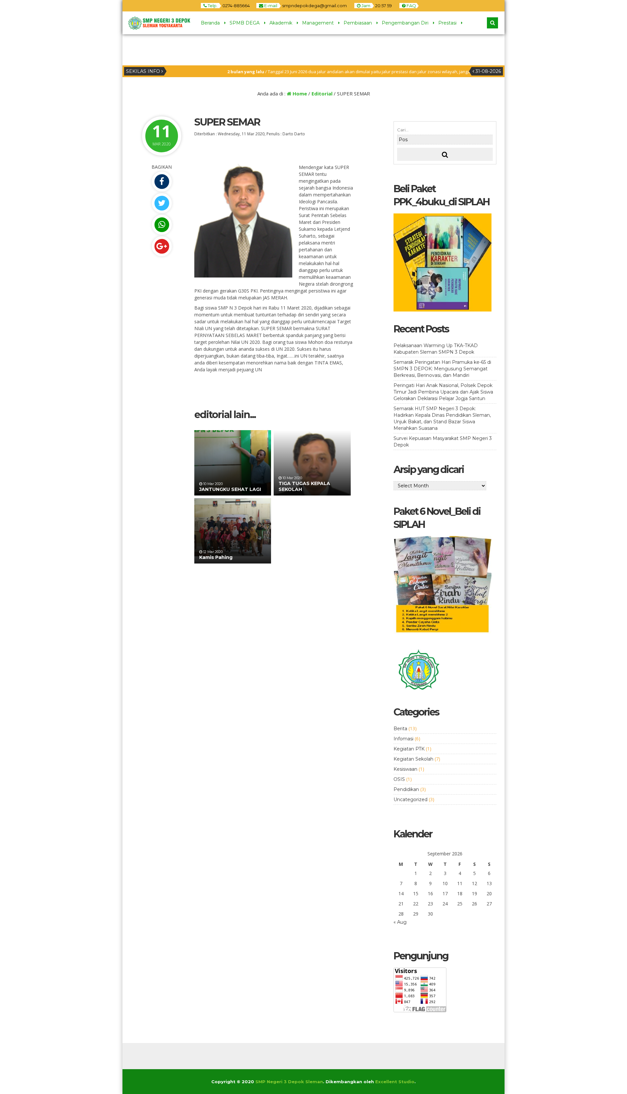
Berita (400, 729)
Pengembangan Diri (405, 23)
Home (299, 93)
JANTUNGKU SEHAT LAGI (230, 489)
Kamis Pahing (216, 557)
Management (318, 23)
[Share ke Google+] (161, 246)
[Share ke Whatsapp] (161, 225)
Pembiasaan (358, 23)
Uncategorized (410, 799)
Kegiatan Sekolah (413, 759)
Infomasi (403, 739)
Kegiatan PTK (409, 749)
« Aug (400, 922)
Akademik (280, 23)
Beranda (210, 23)
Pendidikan (406, 789)
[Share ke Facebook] (161, 182)
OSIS (399, 779)
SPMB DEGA (245, 23)
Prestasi (447, 23)
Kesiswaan (405, 769)
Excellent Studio (394, 1081)
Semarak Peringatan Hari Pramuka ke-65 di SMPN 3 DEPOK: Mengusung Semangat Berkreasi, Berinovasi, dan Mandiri (442, 368)
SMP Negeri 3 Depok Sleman (289, 1081)
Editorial (322, 93)
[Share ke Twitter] (161, 203)
